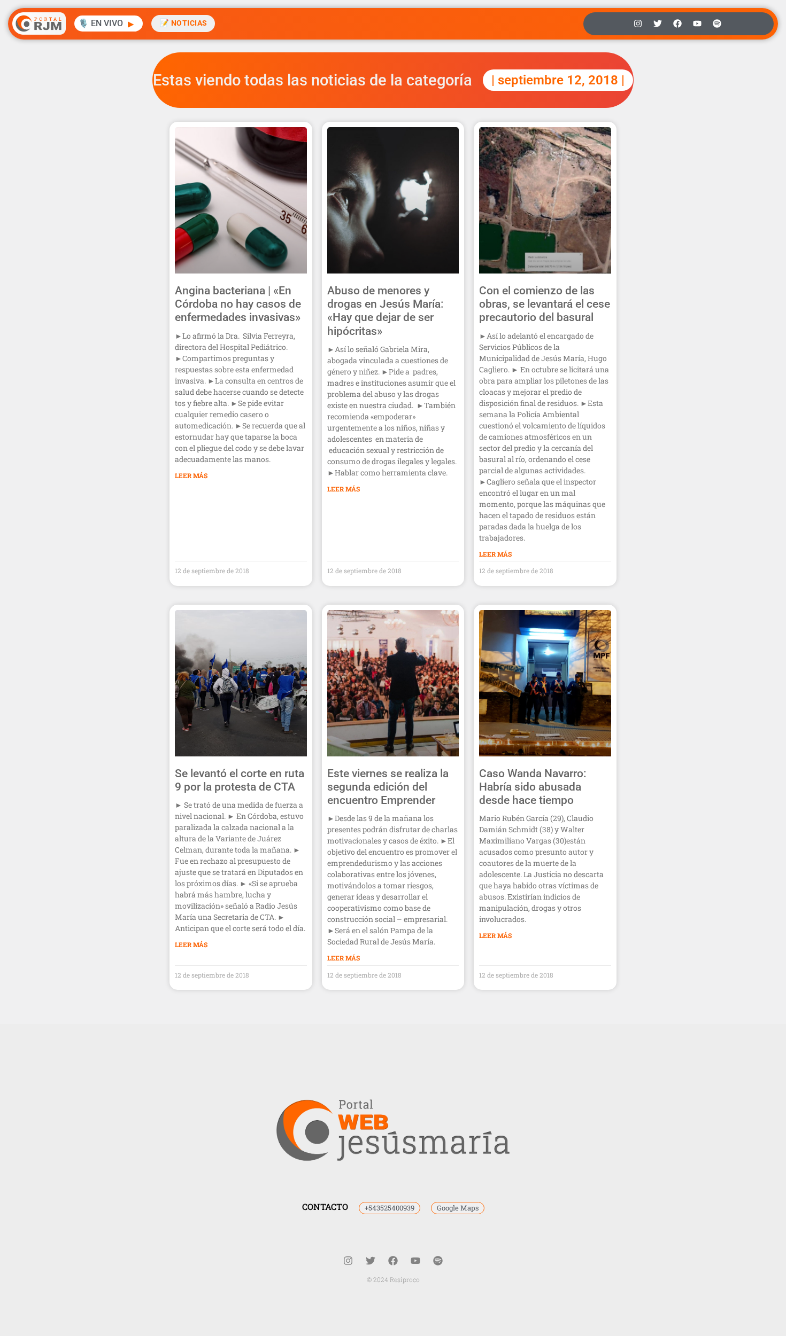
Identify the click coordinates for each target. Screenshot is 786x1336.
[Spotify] (717, 23)
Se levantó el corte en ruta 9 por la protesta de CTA (239, 780)
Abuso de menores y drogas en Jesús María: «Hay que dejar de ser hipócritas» (385, 311)
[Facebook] (677, 23)
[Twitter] (657, 23)
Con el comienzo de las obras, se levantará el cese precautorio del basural (544, 304)
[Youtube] (697, 23)
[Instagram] (637, 23)
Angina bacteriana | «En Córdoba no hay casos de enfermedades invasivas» (238, 304)
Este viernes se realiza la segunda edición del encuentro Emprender (388, 787)
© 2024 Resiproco (393, 1279)
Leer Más (191, 475)
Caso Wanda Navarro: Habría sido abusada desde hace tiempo (533, 787)
